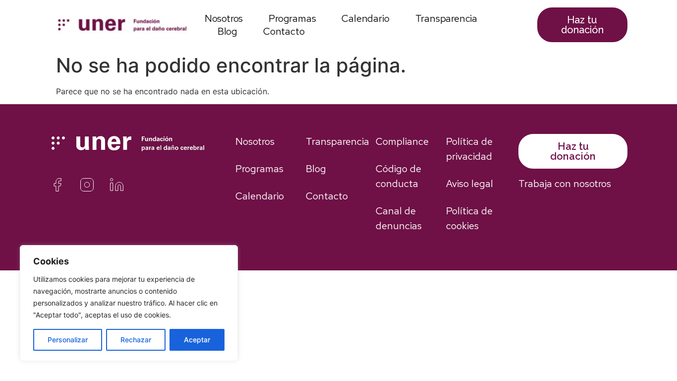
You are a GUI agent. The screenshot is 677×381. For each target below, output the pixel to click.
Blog (227, 31)
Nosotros (224, 18)
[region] (129, 303)
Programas (292, 18)
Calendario (365, 18)
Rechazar (135, 339)
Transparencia (446, 18)
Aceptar (197, 339)
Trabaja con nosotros (564, 183)
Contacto (283, 31)
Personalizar (68, 339)
